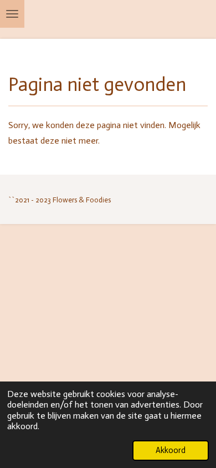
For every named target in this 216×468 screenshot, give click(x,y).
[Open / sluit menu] (12, 14)
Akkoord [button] (171, 450)
